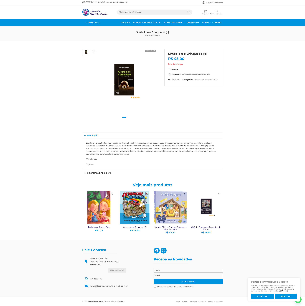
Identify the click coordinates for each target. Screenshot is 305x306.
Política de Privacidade (198, 301)
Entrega (174, 69)
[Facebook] (157, 250)
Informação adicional (99, 173)
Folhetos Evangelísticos (146, 23)
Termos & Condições (215, 301)
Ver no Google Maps (117, 270)
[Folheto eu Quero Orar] (99, 207)
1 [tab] (124, 119)
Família (214, 80)
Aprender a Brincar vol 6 (134, 227)
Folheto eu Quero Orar (99, 227)
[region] (274, 289)
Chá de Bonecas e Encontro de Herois (206, 228)
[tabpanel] (124, 82)
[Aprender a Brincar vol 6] (134, 207)
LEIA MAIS (283, 291)
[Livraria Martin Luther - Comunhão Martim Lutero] (94, 12)
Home (147, 35)
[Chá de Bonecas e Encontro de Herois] (206, 207)
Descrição (92, 135)
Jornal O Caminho (173, 23)
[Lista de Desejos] (94, 52)
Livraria (125, 23)
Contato (216, 23)
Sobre (205, 23)
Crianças (156, 35)
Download (193, 23)
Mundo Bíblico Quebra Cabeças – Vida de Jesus (170, 228)
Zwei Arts (120, 301)
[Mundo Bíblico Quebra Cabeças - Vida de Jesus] (170, 207)
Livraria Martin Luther (95, 301)
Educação (206, 80)
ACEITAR (286, 296)
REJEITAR (262, 296)
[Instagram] (164, 250)
